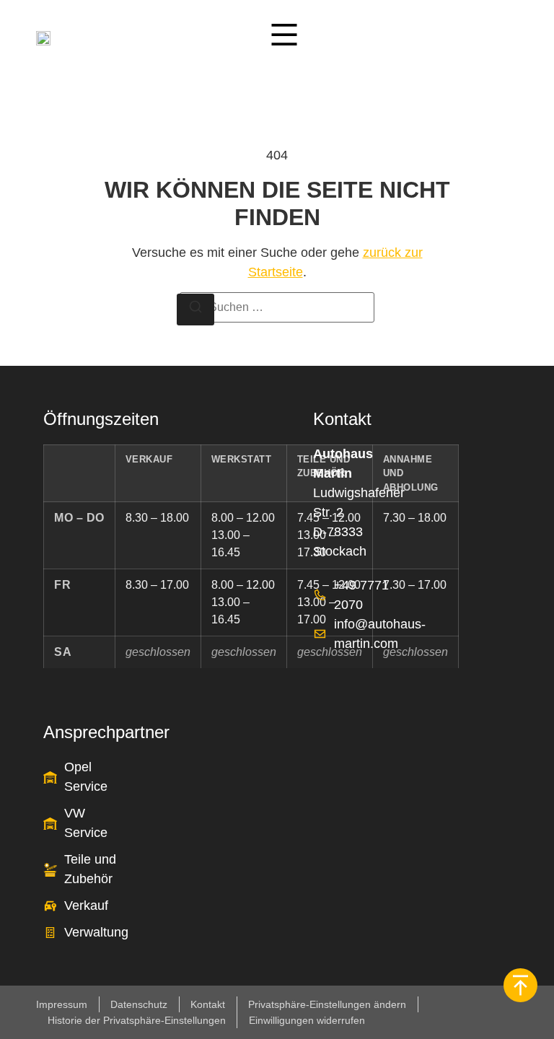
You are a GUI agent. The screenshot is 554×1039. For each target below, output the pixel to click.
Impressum (61, 1004)
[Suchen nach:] (277, 307)
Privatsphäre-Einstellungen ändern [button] (327, 1004)
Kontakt (207, 1004)
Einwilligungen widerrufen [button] (307, 1020)
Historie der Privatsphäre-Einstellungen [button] (137, 1020)
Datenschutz (138, 1004)
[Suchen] (195, 310)
